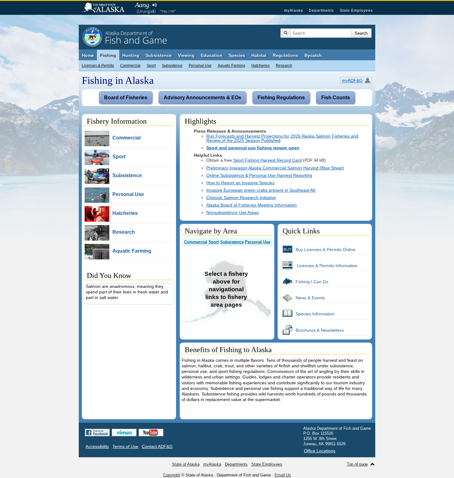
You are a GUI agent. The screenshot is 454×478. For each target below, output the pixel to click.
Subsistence (172, 65)
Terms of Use (125, 446)
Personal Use (200, 65)
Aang (142, 5)
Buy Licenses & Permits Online (325, 249)
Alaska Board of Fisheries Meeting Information (251, 205)
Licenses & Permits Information (327, 265)
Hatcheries (260, 65)
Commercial (130, 65)
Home (88, 55)
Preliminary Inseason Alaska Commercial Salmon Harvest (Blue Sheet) (275, 167)
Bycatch (313, 55)
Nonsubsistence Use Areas (232, 212)
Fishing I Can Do (312, 281)
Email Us (283, 475)
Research (284, 65)
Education (211, 55)
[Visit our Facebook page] (97, 432)
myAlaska (293, 10)
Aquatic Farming (231, 65)
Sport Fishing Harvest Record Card (267, 160)
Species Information (315, 313)
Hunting (130, 55)
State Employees (356, 10)
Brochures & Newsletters (320, 330)
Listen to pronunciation (154, 5)
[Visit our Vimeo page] (124, 432)
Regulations (285, 55)
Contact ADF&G (157, 446)
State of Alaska (106, 8)
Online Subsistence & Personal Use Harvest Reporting (259, 175)
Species (237, 55)
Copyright (171, 475)
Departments (321, 10)
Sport (151, 65)
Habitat (259, 55)
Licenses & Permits (98, 65)
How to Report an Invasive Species (240, 182)
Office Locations (319, 450)
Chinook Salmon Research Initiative (241, 197)
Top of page (357, 464)
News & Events (310, 297)
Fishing (108, 55)
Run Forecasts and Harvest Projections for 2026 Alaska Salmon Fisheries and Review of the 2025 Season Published (282, 138)
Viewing (186, 55)
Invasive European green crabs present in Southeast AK (261, 190)
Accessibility (97, 446)
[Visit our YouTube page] (151, 432)
